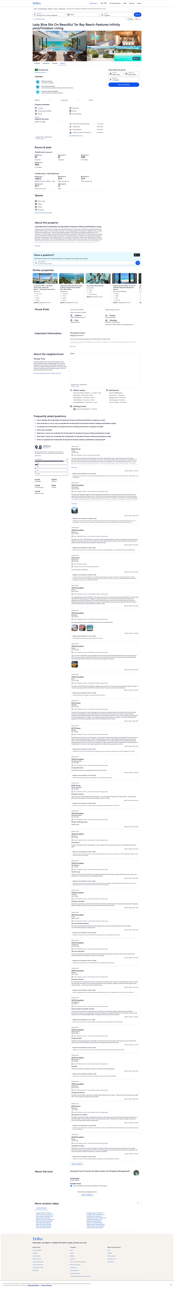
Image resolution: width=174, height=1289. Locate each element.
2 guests (107, 15)
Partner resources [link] (37, 1259)
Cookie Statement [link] (74, 1270)
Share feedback (87, 1195)
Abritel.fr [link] (110, 1253)
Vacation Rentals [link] (42, 8)
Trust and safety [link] (36, 1256)
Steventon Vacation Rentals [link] (43, 1224)
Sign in (139, 3)
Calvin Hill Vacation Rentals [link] (43, 1227)
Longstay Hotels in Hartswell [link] (94, 1213)
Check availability (124, 84)
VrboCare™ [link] (35, 1253)
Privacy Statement (33, 1285)
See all (36, 117)
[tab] (41, 1208)
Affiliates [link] (72, 1256)
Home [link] (35, 8)
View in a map (40, 138)
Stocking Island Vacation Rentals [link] (96, 1224)
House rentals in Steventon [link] (94, 1216)
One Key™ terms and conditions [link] (78, 1262)
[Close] (171, 1285)
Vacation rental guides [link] (38, 1262)
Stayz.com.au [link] (111, 1262)
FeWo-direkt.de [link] (111, 1256)
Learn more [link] (38, 456)
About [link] (71, 1250)
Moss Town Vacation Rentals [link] (94, 1223)
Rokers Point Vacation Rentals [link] (44, 1221)
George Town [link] (62, 8)
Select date (116, 74)
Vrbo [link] (109, 1250)
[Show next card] (141, 288)
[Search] (138, 263)
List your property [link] (37, 1250)
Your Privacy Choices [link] (75, 1273)
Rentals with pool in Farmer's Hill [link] (45, 1219)
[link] (137, 19)
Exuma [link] (55, 8)
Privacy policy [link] (73, 1267)
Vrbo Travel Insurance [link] (38, 1267)
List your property (115, 3)
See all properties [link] (40, 19)
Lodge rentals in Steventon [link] (43, 1218)
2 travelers (115, 80)
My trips (131, 3)
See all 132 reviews (40, 72)
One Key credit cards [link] (38, 1264)
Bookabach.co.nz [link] (112, 1259)
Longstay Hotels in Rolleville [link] (43, 1213)
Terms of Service (46, 1285)
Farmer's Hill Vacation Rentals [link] (95, 1227)
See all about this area (75, 136)
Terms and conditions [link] (75, 1264)
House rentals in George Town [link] (44, 1216)
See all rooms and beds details (43, 213)
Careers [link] (72, 1253)
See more (37, 246)
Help (124, 3)
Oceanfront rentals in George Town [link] (97, 1218)
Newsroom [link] (72, 1259)
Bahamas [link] (50, 8)
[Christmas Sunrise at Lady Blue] (74, 664)
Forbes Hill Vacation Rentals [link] (43, 1226)
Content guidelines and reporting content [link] (80, 1276)
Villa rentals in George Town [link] (94, 1219)
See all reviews (77, 1164)
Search (137, 14)
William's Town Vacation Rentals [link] (95, 1226)
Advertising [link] (35, 1270)
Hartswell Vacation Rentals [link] (43, 1223)
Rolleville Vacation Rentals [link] (94, 1221)
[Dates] (82, 14)
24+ (137, 58)
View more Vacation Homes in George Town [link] (46, 373)
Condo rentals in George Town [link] (44, 1214)
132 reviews (46, 447)
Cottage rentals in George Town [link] (96, 1214)
